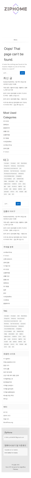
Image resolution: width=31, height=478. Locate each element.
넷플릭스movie (7, 183)
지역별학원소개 (8, 379)
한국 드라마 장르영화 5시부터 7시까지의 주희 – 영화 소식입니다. (15, 94)
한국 (13, 194)
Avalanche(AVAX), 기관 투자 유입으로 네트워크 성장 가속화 (14, 83)
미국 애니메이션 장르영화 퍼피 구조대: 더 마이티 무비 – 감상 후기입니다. (15, 104)
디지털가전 (6, 266)
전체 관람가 (6, 191)
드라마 (19, 183)
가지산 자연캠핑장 (8, 178)
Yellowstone (21, 173)
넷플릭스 (21, 181)
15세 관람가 (13, 163)
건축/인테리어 (7, 259)
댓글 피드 (6, 419)
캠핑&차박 (6, 128)
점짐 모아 (6, 365)
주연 (17, 191)
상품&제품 (6, 135)
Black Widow (24, 163)
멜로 (5, 186)
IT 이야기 (6, 152)
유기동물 (6, 138)
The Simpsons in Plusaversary (10, 173)
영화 (10, 189)
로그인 (5, 412)
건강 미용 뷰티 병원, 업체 (11, 375)
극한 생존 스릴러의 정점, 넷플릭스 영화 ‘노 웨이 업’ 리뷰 (15, 89)
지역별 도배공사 (8, 385)
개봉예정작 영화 (20, 178)
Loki (20, 168)
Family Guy (13, 165)
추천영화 (21, 191)
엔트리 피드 (7, 415)
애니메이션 (14, 186)
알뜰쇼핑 (6, 279)
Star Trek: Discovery (14, 171)
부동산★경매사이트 (9, 362)
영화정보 (6, 124)
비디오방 (6, 121)
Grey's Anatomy (20, 165)
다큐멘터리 (14, 183)
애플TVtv (20, 186)
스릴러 (9, 186)
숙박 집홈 (6, 369)
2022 (18, 163)
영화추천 (20, 189)
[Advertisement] (15, 27)
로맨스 (24, 183)
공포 (17, 181)
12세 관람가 (6, 163)
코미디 (5, 194)
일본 (24, 189)
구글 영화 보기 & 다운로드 (11, 450)
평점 (9, 194)
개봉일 (5, 181)
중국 (4, 293)
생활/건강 (6, 131)
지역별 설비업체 (8, 389)
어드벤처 (6, 189)
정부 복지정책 (7, 372)
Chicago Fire (6, 165)
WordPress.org (8, 422)
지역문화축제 (7, 141)
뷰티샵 (5, 399)
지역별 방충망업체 (9, 392)
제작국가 (12, 191)
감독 (14, 178)
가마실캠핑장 (18, 176)
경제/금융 (6, 148)
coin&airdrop (7, 145)
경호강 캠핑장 (11, 181)
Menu (15, 40)
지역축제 (6, 300)
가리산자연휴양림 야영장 (9, 176)
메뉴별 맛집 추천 (8, 395)
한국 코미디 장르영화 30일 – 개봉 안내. (15, 99)
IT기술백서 (6, 359)
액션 (24, 186)
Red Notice (6, 171)
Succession (23, 171)
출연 (26, 191)
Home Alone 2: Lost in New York (11, 168)
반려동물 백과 (7, 382)
